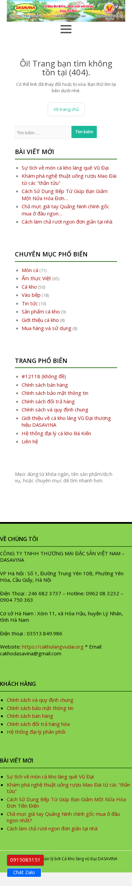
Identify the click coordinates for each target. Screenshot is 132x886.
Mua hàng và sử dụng (46, 328)
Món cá (30, 270)
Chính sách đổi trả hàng (48, 401)
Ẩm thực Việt (36, 278)
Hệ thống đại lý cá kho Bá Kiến (56, 433)
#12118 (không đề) (44, 376)
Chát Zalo (24, 872)
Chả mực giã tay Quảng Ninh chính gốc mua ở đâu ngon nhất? (63, 817)
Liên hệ (30, 441)
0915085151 (25, 859)
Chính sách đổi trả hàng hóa (38, 723)
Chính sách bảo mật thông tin (55, 392)
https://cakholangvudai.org (53, 646)
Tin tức (30, 303)
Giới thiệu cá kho (40, 319)
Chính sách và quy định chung (55, 409)
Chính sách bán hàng (45, 384)
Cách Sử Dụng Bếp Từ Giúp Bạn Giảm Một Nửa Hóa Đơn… (65, 194)
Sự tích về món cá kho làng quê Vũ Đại (65, 167)
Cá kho (29, 286)
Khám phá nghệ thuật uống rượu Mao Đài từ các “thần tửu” (68, 788)
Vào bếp (31, 294)
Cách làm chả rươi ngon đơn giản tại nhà (67, 221)
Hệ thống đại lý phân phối (36, 731)
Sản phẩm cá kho (41, 311)
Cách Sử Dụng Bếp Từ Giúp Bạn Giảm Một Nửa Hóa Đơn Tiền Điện (66, 802)
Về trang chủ (66, 109)
